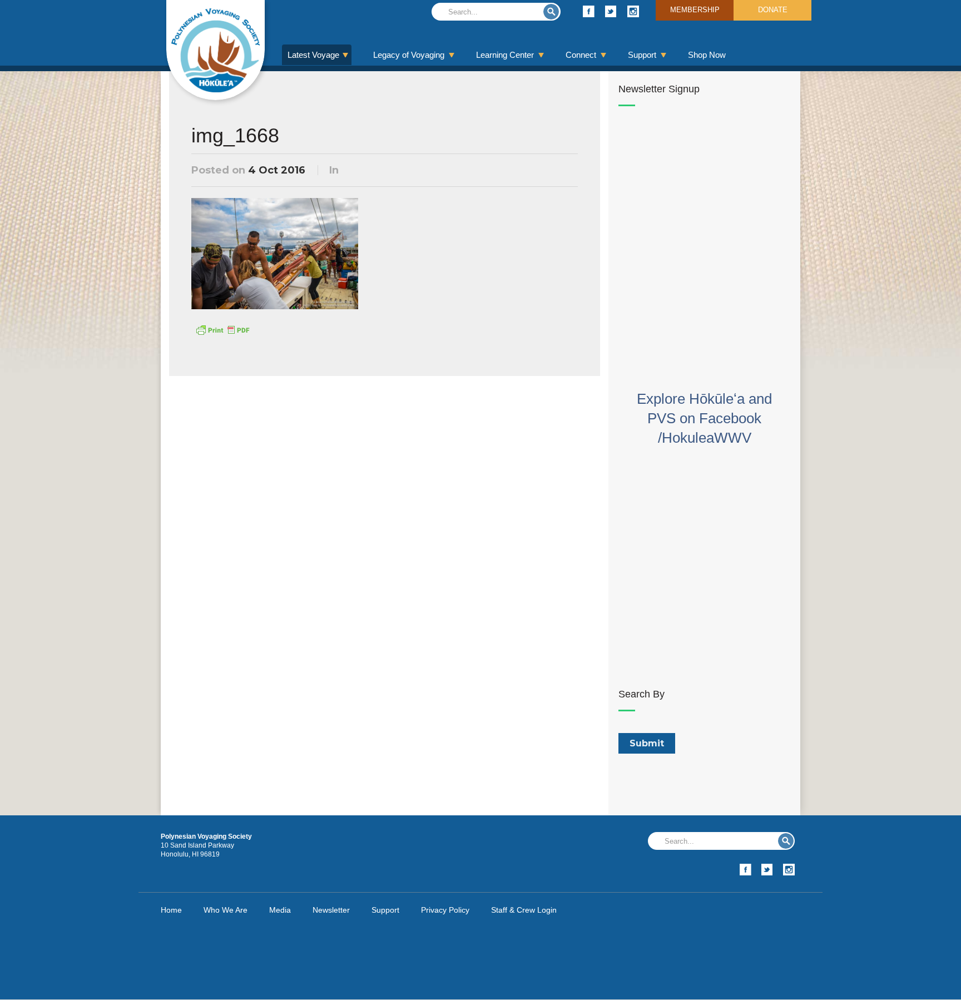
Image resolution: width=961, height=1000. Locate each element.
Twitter (611, 11)
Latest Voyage (313, 55)
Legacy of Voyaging (408, 55)
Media (280, 909)
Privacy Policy (445, 909)
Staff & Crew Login (524, 909)
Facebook (589, 11)
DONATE (772, 10)
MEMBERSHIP (695, 10)
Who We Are (225, 909)
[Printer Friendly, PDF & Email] (222, 329)
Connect (581, 55)
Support (642, 55)
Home (171, 909)
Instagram (633, 11)
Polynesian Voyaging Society (215, 50)
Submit (551, 11)
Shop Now (707, 55)
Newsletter (331, 909)
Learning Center (505, 55)
